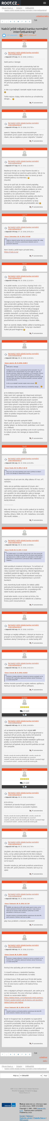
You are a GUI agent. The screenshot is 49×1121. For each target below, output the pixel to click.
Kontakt (22, 1116)
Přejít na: (16, 1075)
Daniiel (22, 1091)
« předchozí (40, 16)
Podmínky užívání (26, 1118)
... (6, 21)
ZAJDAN (24, 698)
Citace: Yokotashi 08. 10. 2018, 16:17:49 (17, 903)
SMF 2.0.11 (14, 1089)
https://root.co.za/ (11, 252)
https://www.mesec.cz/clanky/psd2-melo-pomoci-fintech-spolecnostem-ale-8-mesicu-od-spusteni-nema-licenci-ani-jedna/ (23, 999)
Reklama (29, 1116)
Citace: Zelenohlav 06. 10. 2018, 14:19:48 (17, 236)
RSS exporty (24, 1120)
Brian (35, 1091)
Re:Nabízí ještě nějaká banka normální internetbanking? (23, 53)
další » (46, 16)
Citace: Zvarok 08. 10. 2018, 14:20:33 (16, 672)
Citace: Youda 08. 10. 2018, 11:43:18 (16, 468)
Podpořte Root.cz (40, 1118)
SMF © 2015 (23, 1089)
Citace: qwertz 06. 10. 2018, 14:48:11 (16, 363)
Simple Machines (33, 1089)
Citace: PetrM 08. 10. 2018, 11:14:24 (16, 550)
